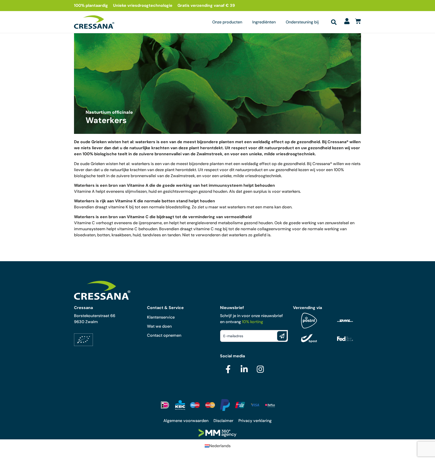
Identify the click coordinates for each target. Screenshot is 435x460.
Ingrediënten (264, 22)
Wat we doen (159, 326)
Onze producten (227, 22)
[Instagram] (260, 369)
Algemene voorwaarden (185, 420)
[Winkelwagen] (358, 21)
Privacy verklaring (255, 420)
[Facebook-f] (228, 369)
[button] (334, 22)
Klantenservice (161, 317)
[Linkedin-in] (244, 369)
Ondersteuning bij (302, 22)
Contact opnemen (164, 335)
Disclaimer (223, 420)
